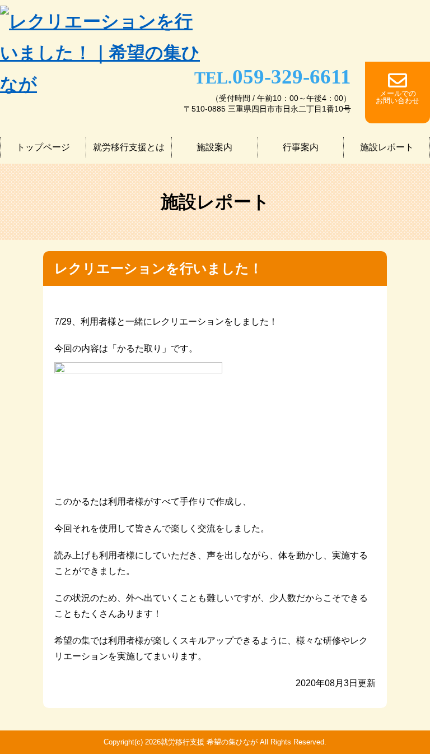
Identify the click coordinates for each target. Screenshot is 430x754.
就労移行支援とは (129, 147)
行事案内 (301, 147)
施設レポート (387, 147)
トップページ (43, 147)
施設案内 (214, 147)
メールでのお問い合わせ (397, 97)
